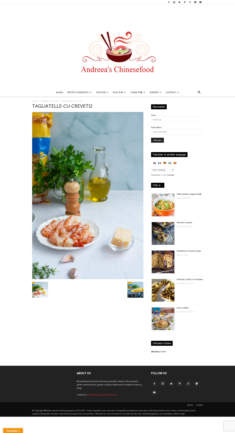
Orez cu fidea (182, 308)
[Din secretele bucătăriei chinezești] (117, 47)
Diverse (154, 92)
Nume (153, 115)
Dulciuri (118, 92)
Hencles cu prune (184, 222)
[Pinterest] (184, 2)
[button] (199, 92)
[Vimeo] (195, 2)
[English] (154, 163)
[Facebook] (168, 2)
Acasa (59, 92)
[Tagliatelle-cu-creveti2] (87, 278)
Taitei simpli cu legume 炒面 (189, 194)
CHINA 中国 (136, 92)
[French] (159, 163)
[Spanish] (174, 163)
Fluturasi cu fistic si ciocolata (190, 279)
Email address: (156, 127)
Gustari (101, 92)
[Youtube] (200, 2)
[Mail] (179, 2)
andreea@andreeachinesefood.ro (102, 394)
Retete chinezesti (78, 92)
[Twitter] (190, 2)
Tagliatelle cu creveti (50, 101)
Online (158, 351)
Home (35, 101)
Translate (170, 175)
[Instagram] (174, 2)
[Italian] (169, 163)
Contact (199, 405)
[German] (164, 163)
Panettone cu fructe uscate (189, 251)
